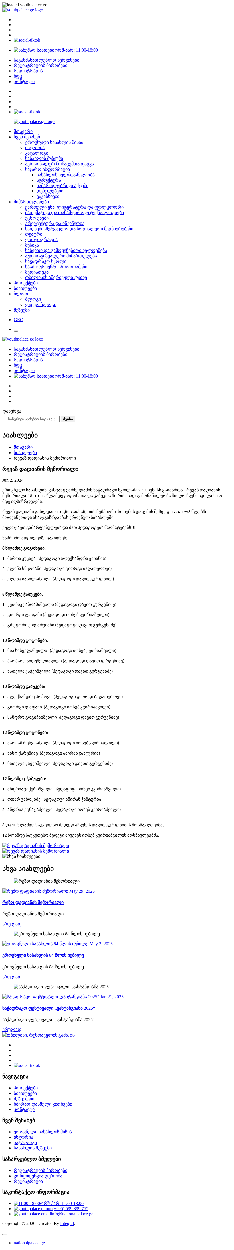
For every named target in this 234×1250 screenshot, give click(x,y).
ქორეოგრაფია (41, 239)
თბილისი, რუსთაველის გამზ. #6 (41, 1035)
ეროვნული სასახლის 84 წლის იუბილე (43, 955)
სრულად (11, 923)
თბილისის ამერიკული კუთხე (56, 277)
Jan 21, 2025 (111, 996)
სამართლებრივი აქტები (62, 185)
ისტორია (35, 147)
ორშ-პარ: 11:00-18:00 (76, 50)
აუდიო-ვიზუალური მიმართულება (61, 255)
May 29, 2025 (81, 891)
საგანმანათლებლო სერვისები (46, 60)
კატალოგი (36, 153)
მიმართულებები (31, 201)
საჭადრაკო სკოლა (45, 261)
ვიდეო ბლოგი (40, 304)
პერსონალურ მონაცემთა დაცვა (59, 163)
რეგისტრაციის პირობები (40, 65)
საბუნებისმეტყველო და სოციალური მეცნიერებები (79, 228)
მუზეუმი (22, 310)
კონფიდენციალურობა (38, 1175)
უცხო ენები (37, 218)
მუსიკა (32, 245)
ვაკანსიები (48, 196)
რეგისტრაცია (28, 70)
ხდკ (18, 76)
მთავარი (23, 131)
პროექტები (26, 282)
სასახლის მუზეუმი (44, 158)
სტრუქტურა (49, 180)
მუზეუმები (24, 1098)
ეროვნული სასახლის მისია (54, 142)
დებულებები (50, 190)
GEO (18, 319)
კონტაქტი (24, 81)
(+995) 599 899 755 (70, 1208)
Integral (67, 1223)
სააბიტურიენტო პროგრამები (56, 266)
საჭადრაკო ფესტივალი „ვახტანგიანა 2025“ (48, 1008)
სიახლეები (25, 288)
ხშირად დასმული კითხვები (43, 1104)
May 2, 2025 (100, 943)
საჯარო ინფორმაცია (47, 169)
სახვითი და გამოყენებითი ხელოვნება (66, 250)
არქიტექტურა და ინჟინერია (54, 223)
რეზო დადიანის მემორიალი (33, 902)
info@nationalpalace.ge (72, 1213)
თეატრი (33, 234)
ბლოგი (21, 293)
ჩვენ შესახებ (27, 136)
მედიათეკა (37, 272)
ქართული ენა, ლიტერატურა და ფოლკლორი (74, 207)
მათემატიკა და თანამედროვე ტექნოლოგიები (74, 212)
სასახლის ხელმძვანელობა (66, 174)
